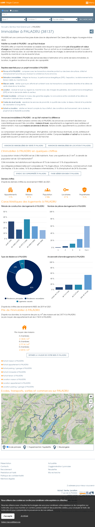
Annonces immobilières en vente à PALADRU (23, 146)
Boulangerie (64, 447)
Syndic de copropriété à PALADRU (31, 174)
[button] (14, 298)
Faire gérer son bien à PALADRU (65, 174)
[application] (24, 230)
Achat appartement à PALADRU (15, 365)
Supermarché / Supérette (40, 447)
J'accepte (7, 516)
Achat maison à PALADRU (13, 361)
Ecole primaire (14, 447)
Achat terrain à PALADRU (13, 376)
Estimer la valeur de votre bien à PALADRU (47, 355)
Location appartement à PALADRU (17, 383)
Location (15, 11)
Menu (91, 2)
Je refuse (24, 516)
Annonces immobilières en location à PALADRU (69, 146)
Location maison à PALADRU (14, 379)
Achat (5, 11)
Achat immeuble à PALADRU (14, 372)
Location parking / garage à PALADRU (18, 387)
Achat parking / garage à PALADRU (17, 368)
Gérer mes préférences (10, 522)
